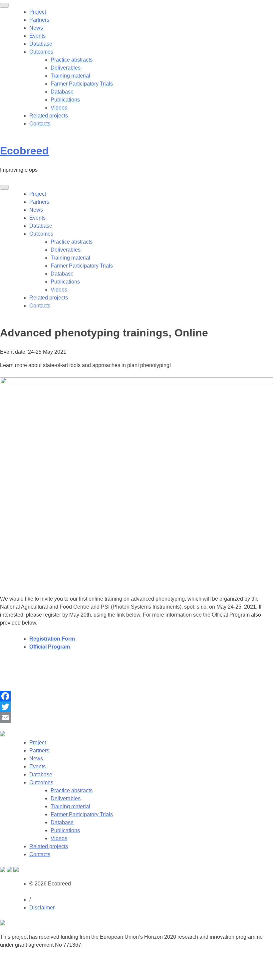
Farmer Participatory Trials (82, 84)
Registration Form (52, 639)
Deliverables (66, 68)
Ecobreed (24, 151)
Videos (59, 107)
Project (37, 12)
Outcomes (41, 52)
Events (37, 36)
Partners (39, 20)
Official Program (49, 647)
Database (40, 44)
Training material (70, 76)
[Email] (136, 717)
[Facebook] (136, 696)
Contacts (39, 123)
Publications (65, 99)
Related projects (48, 115)
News (36, 28)
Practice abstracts (72, 60)
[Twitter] (136, 706)
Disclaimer (42, 907)
